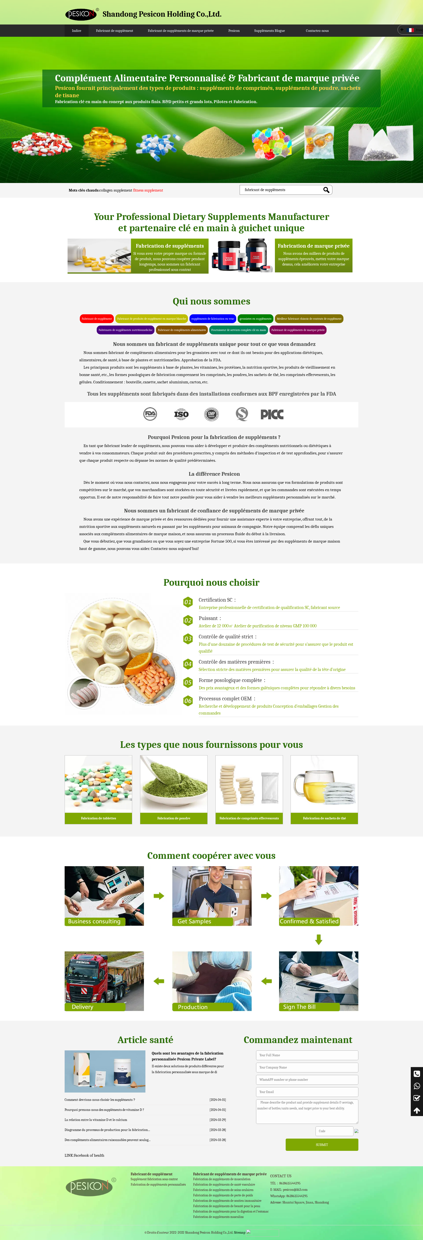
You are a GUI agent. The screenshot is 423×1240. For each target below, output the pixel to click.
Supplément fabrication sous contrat (154, 1179)
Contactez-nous (317, 30)
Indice (76, 30)
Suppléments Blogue (269, 30)
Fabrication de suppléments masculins (218, 1217)
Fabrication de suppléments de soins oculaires (223, 1190)
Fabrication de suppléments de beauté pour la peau (226, 1206)
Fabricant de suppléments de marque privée (181, 30)
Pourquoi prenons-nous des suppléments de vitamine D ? (104, 1110)
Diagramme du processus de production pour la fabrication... (107, 1130)
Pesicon (234, 30)
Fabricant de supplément (114, 30)
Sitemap (239, 1232)
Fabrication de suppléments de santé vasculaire (224, 1184)
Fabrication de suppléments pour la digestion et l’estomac (231, 1211)
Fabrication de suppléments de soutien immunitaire (227, 1201)
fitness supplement (148, 190)
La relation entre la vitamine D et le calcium (96, 1120)
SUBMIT (322, 1145)
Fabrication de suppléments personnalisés (158, 1184)
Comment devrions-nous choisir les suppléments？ (100, 1100)
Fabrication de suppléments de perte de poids (223, 1195)
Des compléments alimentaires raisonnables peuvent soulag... (108, 1140)
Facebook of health (89, 1155)
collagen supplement (115, 190)
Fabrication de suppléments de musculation (221, 1179)
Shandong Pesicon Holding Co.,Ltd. (162, 14)
